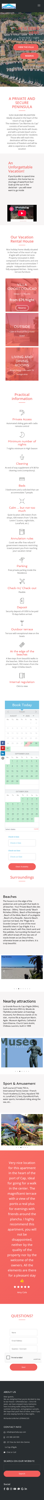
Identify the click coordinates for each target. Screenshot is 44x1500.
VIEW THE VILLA (26, 47)
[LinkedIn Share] (3, 753)
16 (17, 772)
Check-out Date (14, 851)
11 (27, 767)
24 (22, 777)
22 (12, 777)
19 (32, 772)
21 (7, 777)
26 (32, 777)
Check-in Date (13, 837)
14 (7, 772)
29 (31, 744)
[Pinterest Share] (3, 748)
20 (36, 772)
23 (17, 777)
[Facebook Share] (3, 743)
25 (27, 777)
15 (12, 772)
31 (8, 749)
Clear (36, 829)
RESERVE (29, 55)
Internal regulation (22, 682)
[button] (4, 971)
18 (27, 772)
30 (36, 744)
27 (37, 777)
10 (22, 767)
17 (22, 772)
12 (32, 767)
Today (22, 712)
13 (36, 767)
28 (7, 782)
